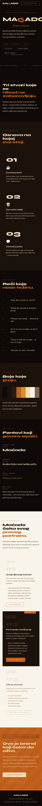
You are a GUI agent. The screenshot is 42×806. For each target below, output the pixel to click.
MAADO (10, 3)
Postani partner (30, 3)
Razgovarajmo (15, 604)
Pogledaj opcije (13, 781)
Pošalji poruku (14, 775)
